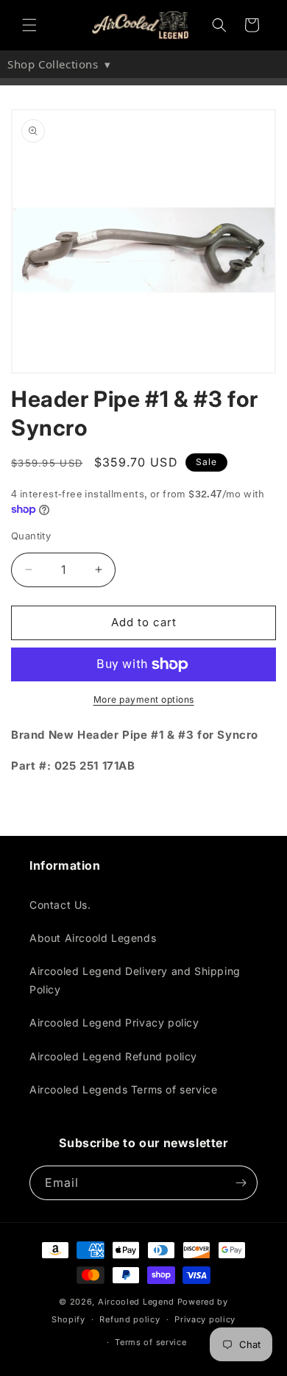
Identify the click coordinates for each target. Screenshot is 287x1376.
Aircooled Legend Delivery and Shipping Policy (135, 980)
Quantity (31, 536)
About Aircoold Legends (92, 938)
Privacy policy (204, 1319)
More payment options (143, 699)
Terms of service (150, 1342)
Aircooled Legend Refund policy (113, 1056)
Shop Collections (59, 64)
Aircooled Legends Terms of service (123, 1089)
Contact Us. (60, 904)
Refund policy (129, 1319)
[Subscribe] (240, 1183)
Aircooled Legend (136, 1302)
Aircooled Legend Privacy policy (114, 1022)
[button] (29, 25)
